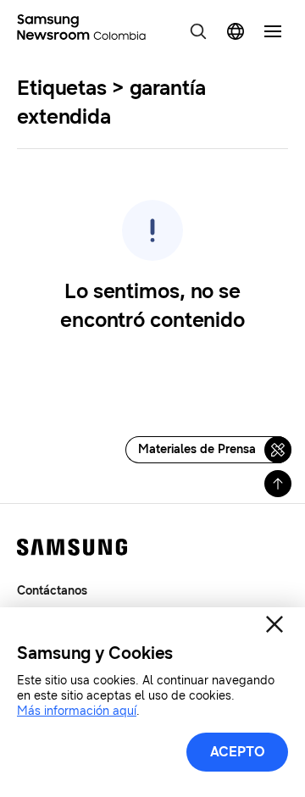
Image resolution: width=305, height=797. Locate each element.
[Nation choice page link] (235, 31)
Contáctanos (52, 591)
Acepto (237, 752)
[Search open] (198, 31)
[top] (277, 483)
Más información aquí (76, 711)
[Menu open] (273, 31)
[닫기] (274, 624)
